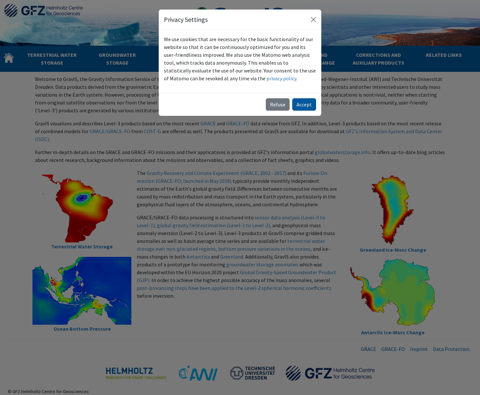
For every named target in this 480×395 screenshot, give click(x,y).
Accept (304, 104)
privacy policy (281, 78)
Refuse (277, 104)
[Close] (313, 19)
